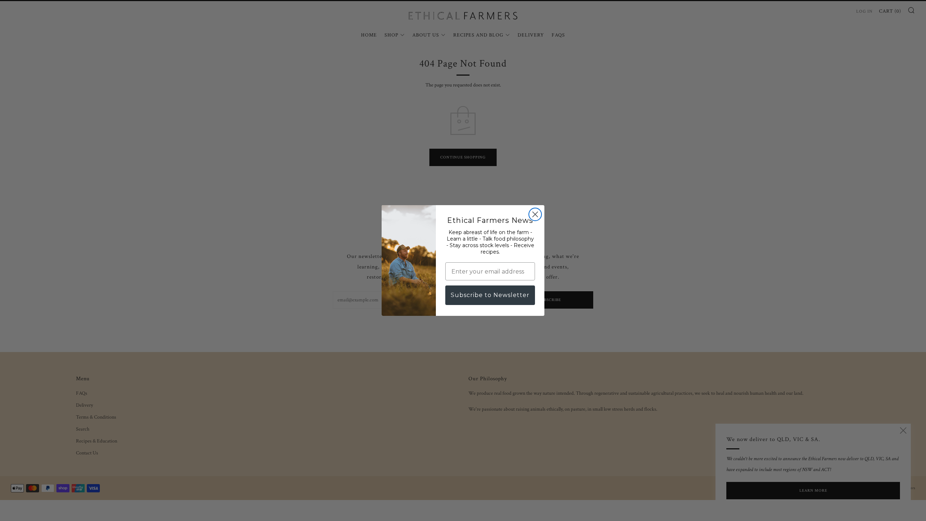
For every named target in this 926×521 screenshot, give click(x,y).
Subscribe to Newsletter (490, 295)
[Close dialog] (535, 214)
